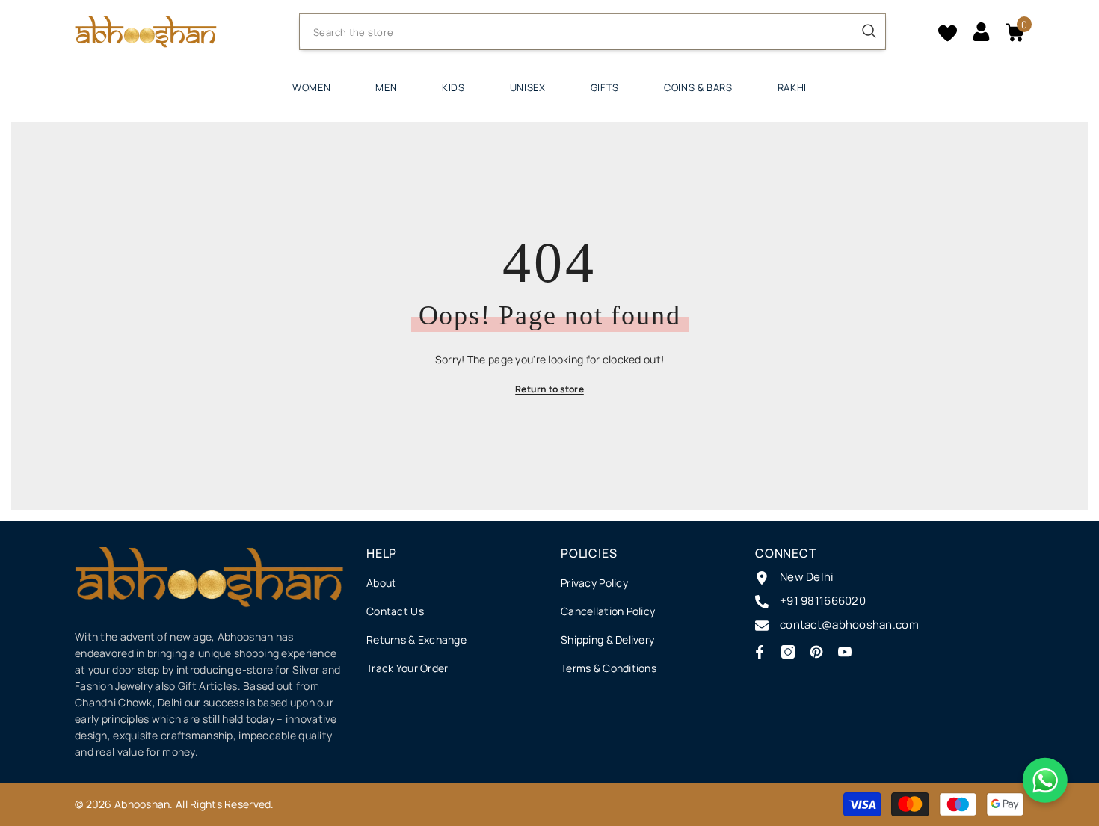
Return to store (549, 389)
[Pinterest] (816, 652)
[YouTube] (845, 652)
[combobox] (576, 32)
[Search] (592, 31)
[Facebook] (759, 652)
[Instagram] (788, 652)
